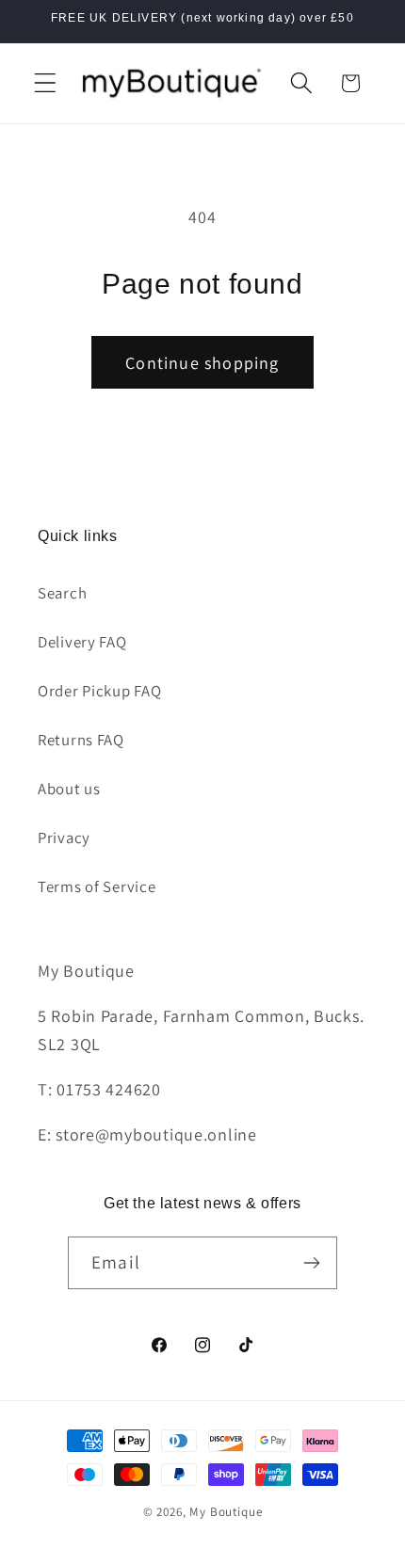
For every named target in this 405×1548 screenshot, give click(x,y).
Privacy (64, 837)
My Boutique (225, 1512)
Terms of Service (97, 886)
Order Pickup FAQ (100, 690)
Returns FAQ (81, 739)
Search (62, 592)
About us (69, 788)
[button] (46, 83)
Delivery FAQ (82, 641)
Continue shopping (202, 363)
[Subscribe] (311, 1263)
